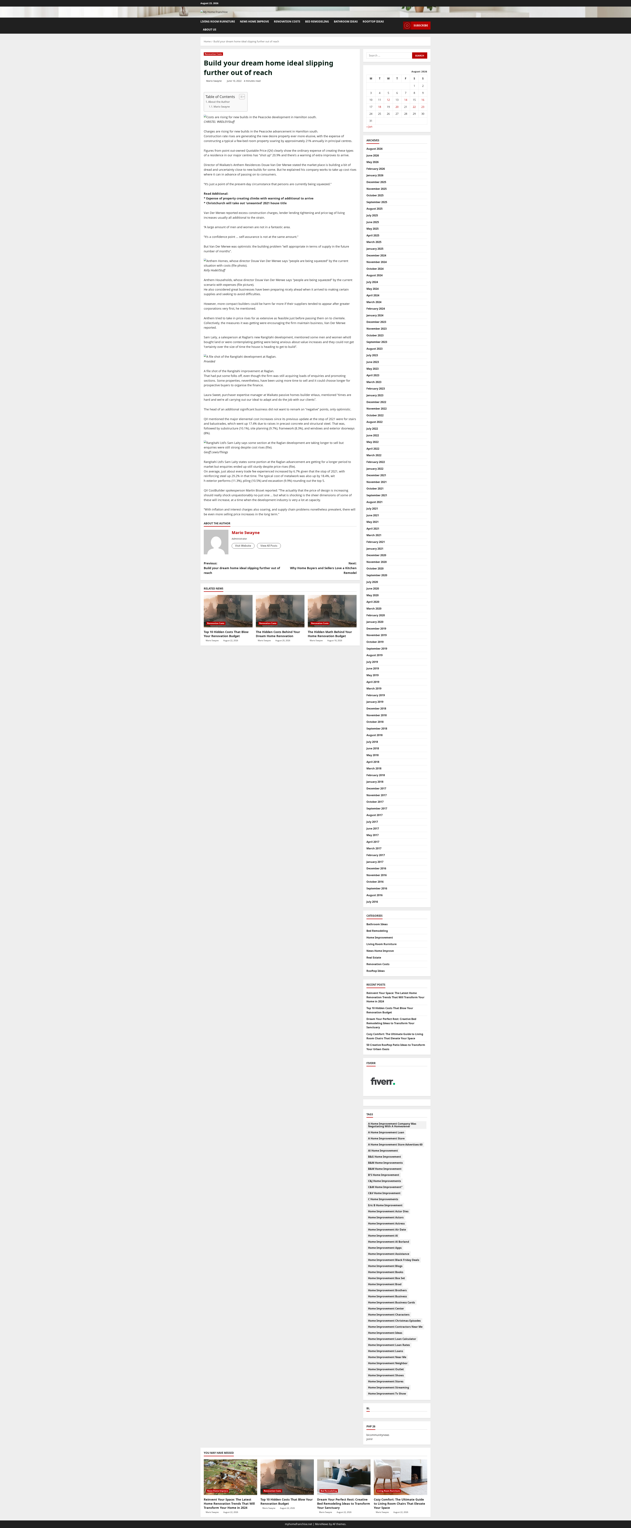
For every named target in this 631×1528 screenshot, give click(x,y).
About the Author (219, 102)
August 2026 (374, 149)
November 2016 (376, 875)
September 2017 (376, 808)
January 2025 (374, 249)
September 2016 (376, 888)
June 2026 (372, 155)
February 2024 (375, 308)
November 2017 (376, 795)
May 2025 (372, 228)
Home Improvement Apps (385, 1248)
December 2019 (376, 628)
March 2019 (373, 688)
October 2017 (375, 802)
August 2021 (374, 502)
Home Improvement (379, 937)
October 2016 (375, 882)
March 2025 (373, 242)
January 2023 (374, 395)
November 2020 (376, 562)
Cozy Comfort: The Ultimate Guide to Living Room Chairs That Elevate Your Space (399, 1503)
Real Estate (373, 957)
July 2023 (372, 355)
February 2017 (375, 855)
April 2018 (372, 762)
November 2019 (376, 635)
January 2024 (374, 315)
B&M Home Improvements (385, 1163)
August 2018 (374, 735)
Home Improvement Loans (385, 1351)
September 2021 (376, 495)
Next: (323, 568)
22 (414, 107)
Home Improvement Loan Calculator (392, 1339)
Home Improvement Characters (388, 1314)
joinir (369, 1439)
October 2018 (375, 722)
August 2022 (374, 422)
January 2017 (374, 862)
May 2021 (372, 522)
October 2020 (375, 568)
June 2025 (372, 222)
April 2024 (372, 295)
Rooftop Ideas (373, 21)
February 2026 (375, 169)
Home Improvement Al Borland (388, 1242)
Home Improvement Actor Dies (388, 1211)
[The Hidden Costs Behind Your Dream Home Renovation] (280, 611)
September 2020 (376, 575)
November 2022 (376, 408)
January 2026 (374, 175)
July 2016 (372, 902)
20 (397, 107)
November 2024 (376, 262)
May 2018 (372, 755)
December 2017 (376, 788)
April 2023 (372, 375)
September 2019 (376, 648)
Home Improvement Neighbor (388, 1363)
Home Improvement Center (386, 1308)
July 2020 (372, 582)
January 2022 (374, 468)
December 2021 (376, 475)
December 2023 (376, 322)
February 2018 (375, 775)
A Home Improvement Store (386, 1138)
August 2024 (374, 275)
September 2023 (376, 342)
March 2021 (373, 535)
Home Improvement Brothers (387, 1290)
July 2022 (372, 428)
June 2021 (372, 515)
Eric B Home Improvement (385, 1205)
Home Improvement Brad (384, 1284)
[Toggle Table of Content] (240, 96)
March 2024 (373, 302)
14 (405, 100)
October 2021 (375, 488)
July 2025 (372, 215)
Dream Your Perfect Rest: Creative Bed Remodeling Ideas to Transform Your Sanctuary (391, 1023)
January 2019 (374, 702)
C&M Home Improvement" (385, 1187)
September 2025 (376, 202)
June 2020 (372, 588)
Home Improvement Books (385, 1272)
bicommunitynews (377, 1435)
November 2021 (376, 482)
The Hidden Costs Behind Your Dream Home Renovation (278, 634)
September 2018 (376, 728)
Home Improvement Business (387, 1296)
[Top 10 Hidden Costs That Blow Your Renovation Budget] (228, 611)
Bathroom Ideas (346, 21)
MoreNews (321, 1524)
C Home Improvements (383, 1199)
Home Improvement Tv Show (387, 1393)
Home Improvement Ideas (385, 1333)
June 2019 (372, 668)
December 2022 (376, 402)
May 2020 (372, 595)
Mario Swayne (214, 80)
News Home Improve (254, 21)
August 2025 (374, 208)
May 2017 (372, 835)
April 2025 (372, 235)
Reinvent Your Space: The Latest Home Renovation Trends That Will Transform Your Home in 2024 (395, 997)
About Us (209, 29)
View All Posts (268, 545)
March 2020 (373, 608)
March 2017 (373, 848)
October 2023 (375, 335)
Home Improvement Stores (385, 1381)
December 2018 (376, 708)
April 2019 (372, 682)
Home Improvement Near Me (387, 1357)
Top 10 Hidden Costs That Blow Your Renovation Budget (226, 634)
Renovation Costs (287, 21)
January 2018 (374, 782)
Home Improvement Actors (386, 1217)
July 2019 (372, 662)
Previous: (242, 568)
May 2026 (372, 162)
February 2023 (375, 388)
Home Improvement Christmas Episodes (394, 1320)
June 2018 (372, 748)
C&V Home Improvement (384, 1193)
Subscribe (421, 25)
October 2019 (375, 642)
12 (388, 100)
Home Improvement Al (383, 1235)
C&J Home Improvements (384, 1181)
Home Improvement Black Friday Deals (393, 1260)
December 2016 (376, 868)
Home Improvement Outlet (386, 1369)
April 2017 (372, 842)
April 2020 (372, 602)
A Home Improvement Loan (386, 1132)
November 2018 (376, 715)
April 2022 (372, 448)
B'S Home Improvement (383, 1175)
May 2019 (372, 675)
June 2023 (372, 362)
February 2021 (375, 542)
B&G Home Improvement (384, 1156)
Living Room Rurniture (217, 21)
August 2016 (374, 895)
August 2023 (374, 348)
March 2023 (373, 382)
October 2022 (375, 415)
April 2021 (372, 528)
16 (422, 100)
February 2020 (375, 615)
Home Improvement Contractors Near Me (395, 1327)
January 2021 (374, 548)
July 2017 (372, 822)
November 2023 (376, 328)
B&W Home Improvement (384, 1169)
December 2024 (376, 255)
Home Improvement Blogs (385, 1266)
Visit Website (243, 545)
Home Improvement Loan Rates (389, 1345)
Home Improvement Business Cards (391, 1302)
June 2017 (372, 828)
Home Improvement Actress (386, 1223)
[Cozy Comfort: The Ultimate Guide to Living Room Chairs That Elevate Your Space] (400, 1477)
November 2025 (376, 189)
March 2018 (373, 768)
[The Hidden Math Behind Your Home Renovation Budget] (332, 611)
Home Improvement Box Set (386, 1278)
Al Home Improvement (383, 1150)
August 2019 (374, 655)
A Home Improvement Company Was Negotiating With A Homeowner (392, 1125)
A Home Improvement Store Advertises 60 (395, 1144)
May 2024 (372, 289)
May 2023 (372, 369)
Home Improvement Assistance (388, 1254)
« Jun (369, 126)
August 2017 (374, 815)
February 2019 (375, 695)
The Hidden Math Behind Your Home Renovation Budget (330, 634)
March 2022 (373, 455)
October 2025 (375, 195)
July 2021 (372, 508)
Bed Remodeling (317, 21)
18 (379, 107)
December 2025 (376, 182)
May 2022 (372, 442)
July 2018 (372, 742)
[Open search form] (400, 25)
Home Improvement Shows (386, 1375)
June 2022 (372, 435)
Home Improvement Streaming (388, 1387)
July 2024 (372, 282)
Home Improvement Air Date (387, 1229)
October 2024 (375, 269)
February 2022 (375, 462)
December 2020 (376, 555)
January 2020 (374, 622)
